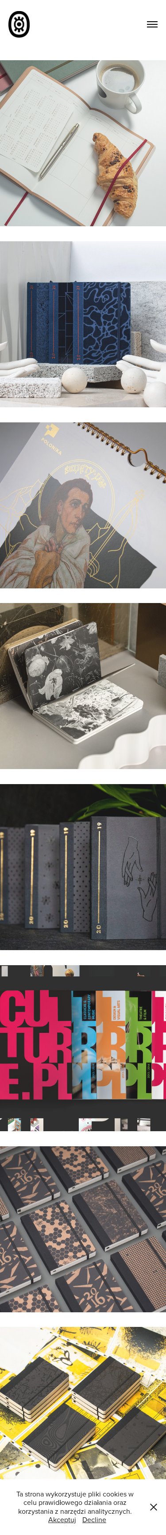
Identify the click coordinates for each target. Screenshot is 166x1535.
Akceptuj (62, 1519)
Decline (94, 1519)
